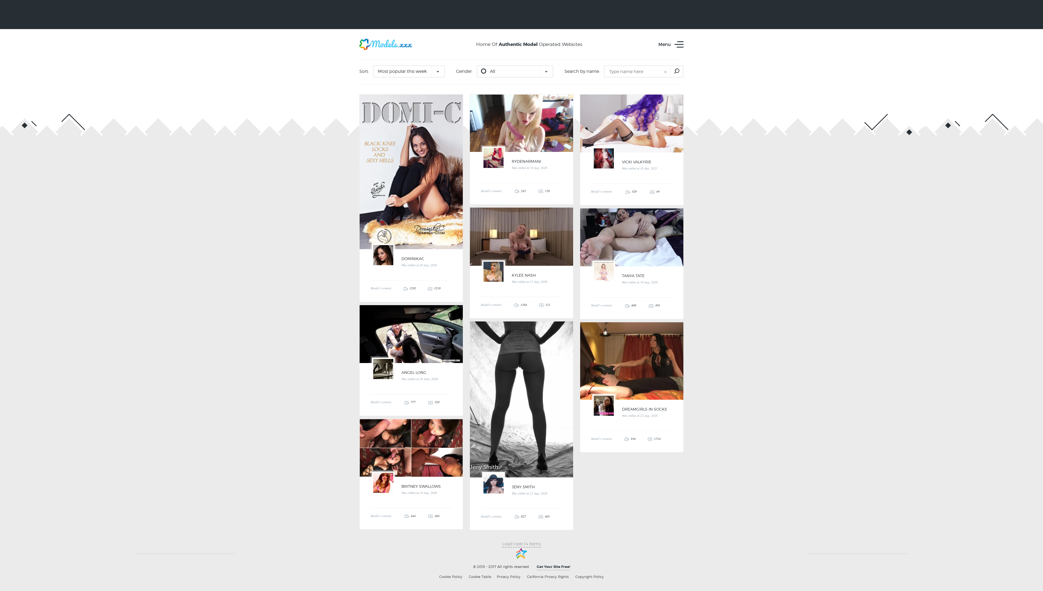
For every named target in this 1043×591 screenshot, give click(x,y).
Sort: (364, 71)
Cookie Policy (450, 576)
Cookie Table (480, 576)
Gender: (464, 71)
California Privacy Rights (548, 576)
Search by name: (582, 71)
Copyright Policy (589, 576)
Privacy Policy (508, 576)
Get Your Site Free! (553, 566)
